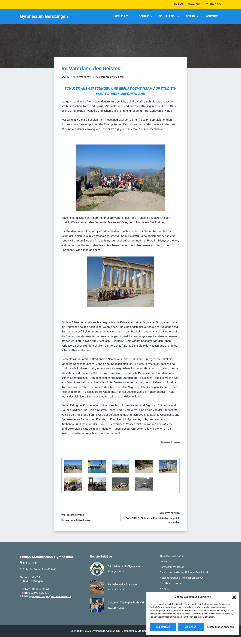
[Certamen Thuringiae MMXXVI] (97, 605)
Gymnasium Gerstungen (44, 16)
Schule (144, 16)
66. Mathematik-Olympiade (124, 566)
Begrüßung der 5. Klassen (123, 584)
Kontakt (212, 16)
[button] (234, 597)
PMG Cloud (194, 4)
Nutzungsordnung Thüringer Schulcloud (182, 577)
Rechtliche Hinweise (171, 583)
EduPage (178, 4)
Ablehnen (190, 627)
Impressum (166, 561)
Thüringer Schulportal (171, 556)
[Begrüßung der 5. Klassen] (97, 587)
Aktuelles (121, 16)
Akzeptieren (163, 627)
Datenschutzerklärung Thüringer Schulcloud (184, 572)
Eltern (190, 16)
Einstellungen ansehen (220, 627)
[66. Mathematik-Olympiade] (97, 569)
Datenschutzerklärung (172, 566)
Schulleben (167, 16)
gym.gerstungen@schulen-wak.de (50, 596)
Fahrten (100, 77)
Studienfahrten (114, 77)
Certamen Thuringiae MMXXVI (126, 602)
